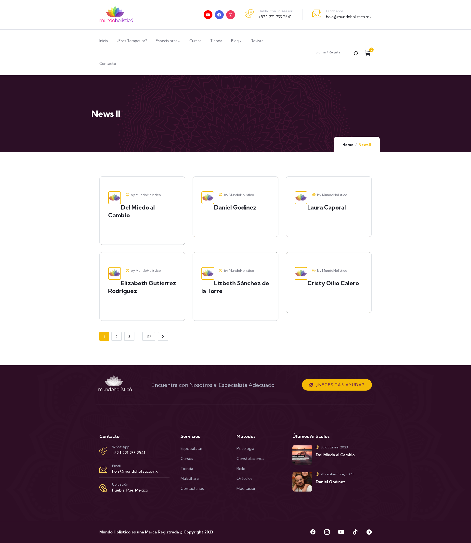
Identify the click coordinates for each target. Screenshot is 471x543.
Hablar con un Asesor (275, 11)
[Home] (116, 14)
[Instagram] (230, 14)
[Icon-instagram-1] (327, 532)
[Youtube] (208, 14)
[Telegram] (369, 532)
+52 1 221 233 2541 (275, 16)
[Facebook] (219, 14)
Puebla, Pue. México (130, 490)
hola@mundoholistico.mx (349, 16)
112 (148, 336)
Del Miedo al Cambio (335, 454)
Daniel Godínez (331, 481)
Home (347, 144)
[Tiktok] (355, 532)
